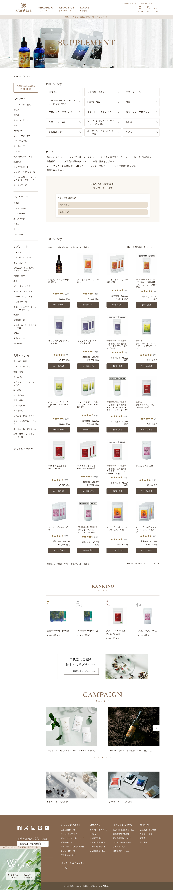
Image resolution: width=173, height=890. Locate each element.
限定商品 (17, 162)
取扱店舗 (143, 842)
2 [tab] (98, 757)
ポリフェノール (20, 263)
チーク (16, 229)
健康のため (64, 212)
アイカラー (18, 224)
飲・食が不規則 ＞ (143, 157)
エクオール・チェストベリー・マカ (25, 326)
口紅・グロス (19, 234)
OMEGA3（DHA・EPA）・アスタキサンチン (25, 269)
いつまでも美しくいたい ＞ (82, 157)
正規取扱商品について (122, 838)
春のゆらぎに (19, 343)
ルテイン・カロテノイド (24, 291)
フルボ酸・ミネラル (22, 257)
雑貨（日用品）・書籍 (23, 156)
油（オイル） (19, 395)
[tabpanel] (72, 729)
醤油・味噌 (18, 372)
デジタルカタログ (23, 449)
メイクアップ (21, 197)
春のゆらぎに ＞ (54, 157)
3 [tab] (102, 757)
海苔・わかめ (19, 405)
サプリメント (21, 246)
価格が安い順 (62, 247)
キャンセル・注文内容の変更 (72, 847)
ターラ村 (64, 868)
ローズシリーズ (20, 185)
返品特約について (68, 842)
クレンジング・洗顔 (22, 105)
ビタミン (17, 252)
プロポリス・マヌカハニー (25, 286)
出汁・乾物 (18, 400)
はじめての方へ (127, 3)
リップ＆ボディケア (22, 136)
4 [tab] (106, 757)
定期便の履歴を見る (98, 851)
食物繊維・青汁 (20, 320)
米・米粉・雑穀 (20, 361)
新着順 (86, 247)
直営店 (142, 838)
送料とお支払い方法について (72, 838)
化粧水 (16, 110)
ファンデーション (21, 208)
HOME (16, 76)
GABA (16, 333)
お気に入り (94, 834)
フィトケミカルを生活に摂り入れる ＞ (65, 166)
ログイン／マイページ (98, 830)
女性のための (19, 338)
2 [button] (148, 247)
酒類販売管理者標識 (121, 834)
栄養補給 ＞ (52, 161)
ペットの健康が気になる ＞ (125, 166)
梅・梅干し (18, 411)
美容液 (16, 115)
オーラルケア (19, 146)
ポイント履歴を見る (98, 842)
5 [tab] (110, 757)
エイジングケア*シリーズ (24, 172)
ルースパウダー (20, 219)
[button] (158, 247)
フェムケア (18, 151)
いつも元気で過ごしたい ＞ (114, 157)
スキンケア (20, 98)
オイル (16, 125)
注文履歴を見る (96, 838)
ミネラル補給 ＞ (98, 166)
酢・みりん (18, 377)
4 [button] (154, 247)
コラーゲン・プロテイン (24, 296)
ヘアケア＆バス (20, 141)
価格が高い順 (76, 247)
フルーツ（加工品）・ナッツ (25, 422)
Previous (49, 728)
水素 (15, 281)
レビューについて (68, 851)
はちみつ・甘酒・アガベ (24, 416)
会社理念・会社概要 (148, 830)
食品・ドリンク (22, 355)
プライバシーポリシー (122, 842)
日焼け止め (18, 130)
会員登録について (68, 830)
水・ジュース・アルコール (25, 429)
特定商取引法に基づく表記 (123, 830)
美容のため (64, 205)
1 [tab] (94, 757)
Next (156, 728)
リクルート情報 (146, 834)
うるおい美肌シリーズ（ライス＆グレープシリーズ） (25, 178)
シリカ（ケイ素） (21, 302)
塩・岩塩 (17, 390)
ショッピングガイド (148, 3)
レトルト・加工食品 (22, 366)
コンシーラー (19, 213)
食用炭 (16, 315)
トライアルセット (21, 167)
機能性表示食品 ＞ (55, 170)
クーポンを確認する (98, 847)
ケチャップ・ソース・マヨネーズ (25, 383)
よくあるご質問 (119, 847)
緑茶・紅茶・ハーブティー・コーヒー (24, 435)
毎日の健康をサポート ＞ (105, 161)
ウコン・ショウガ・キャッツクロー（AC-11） (25, 308)
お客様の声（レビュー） (122, 851)
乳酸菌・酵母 (19, 276)
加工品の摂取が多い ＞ (75, 161)
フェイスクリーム (21, 120)
